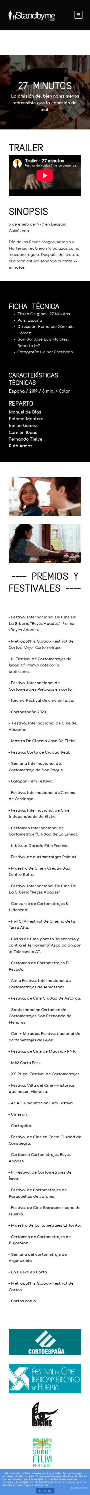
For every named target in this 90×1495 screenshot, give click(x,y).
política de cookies (63, 1482)
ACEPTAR (45, 1491)
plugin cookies (79, 1487)
